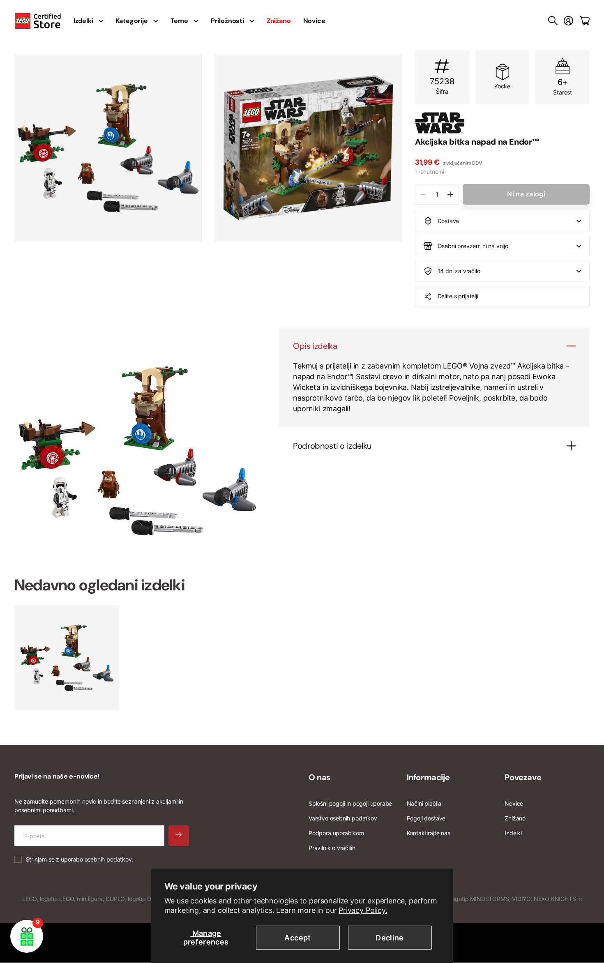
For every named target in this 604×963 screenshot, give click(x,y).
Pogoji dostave (426, 818)
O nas (320, 777)
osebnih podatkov (108, 859)
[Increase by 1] (450, 194)
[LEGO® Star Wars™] (502, 123)
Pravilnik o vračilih (332, 847)
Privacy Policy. (363, 910)
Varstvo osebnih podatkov (343, 818)
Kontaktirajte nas (428, 832)
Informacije (428, 777)
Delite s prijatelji (458, 296)
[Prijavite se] (568, 21)
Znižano (515, 818)
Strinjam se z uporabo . (80, 859)
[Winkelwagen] (585, 21)
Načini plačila (424, 803)
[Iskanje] (553, 21)
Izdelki (513, 832)
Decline (390, 937)
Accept (297, 937)
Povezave (523, 777)
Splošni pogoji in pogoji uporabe (350, 803)
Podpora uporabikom (336, 832)
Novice (314, 20)
